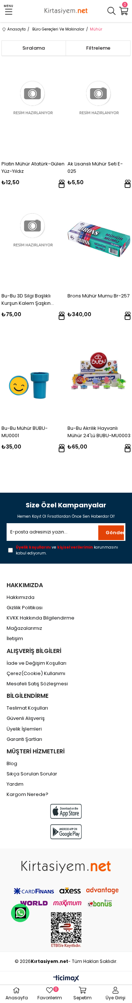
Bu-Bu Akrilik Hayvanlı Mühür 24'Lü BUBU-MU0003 (99, 432)
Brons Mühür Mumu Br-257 (98, 295)
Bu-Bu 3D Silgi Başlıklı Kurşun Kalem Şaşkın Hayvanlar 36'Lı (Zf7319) (28, 299)
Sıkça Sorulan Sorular (32, 774)
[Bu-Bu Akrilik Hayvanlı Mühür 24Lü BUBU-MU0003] (99, 371)
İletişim (15, 638)
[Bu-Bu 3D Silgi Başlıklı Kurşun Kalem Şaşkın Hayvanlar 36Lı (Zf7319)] (33, 239)
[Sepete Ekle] (62, 184)
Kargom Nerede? (27, 794)
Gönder (115, 532)
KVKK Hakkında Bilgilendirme (40, 618)
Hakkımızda (20, 597)
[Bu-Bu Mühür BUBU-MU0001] (33, 371)
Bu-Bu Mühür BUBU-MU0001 (24, 432)
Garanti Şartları (24, 739)
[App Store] (66, 811)
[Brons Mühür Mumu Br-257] (99, 239)
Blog (12, 763)
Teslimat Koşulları (27, 708)
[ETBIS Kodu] (66, 930)
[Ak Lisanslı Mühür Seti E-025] (99, 107)
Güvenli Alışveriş (26, 718)
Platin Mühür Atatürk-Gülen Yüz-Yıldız (33, 167)
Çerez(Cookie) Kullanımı (36, 673)
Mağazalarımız (24, 628)
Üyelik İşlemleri (24, 729)
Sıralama (33, 47)
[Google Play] (66, 831)
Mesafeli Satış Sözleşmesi (37, 684)
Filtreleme (98, 47)
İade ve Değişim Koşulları (36, 663)
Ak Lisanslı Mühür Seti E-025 (95, 167)
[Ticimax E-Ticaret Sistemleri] (66, 979)
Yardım (15, 784)
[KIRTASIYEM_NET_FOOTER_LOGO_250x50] (66, 867)
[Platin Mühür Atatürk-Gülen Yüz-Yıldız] (33, 107)
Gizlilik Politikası (25, 607)
